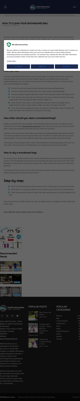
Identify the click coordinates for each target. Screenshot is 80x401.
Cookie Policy (11, 61)
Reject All (42, 66)
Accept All (66, 66)
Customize (18, 66)
